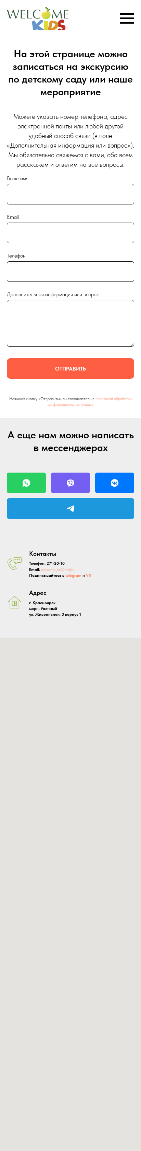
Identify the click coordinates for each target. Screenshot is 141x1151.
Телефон (16, 255)
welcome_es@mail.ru (58, 569)
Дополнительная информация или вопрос (53, 294)
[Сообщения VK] (114, 483)
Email (13, 217)
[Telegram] (70, 508)
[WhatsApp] (26, 483)
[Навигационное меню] (127, 18)
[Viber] (70, 483)
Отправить (70, 368)
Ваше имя (17, 178)
